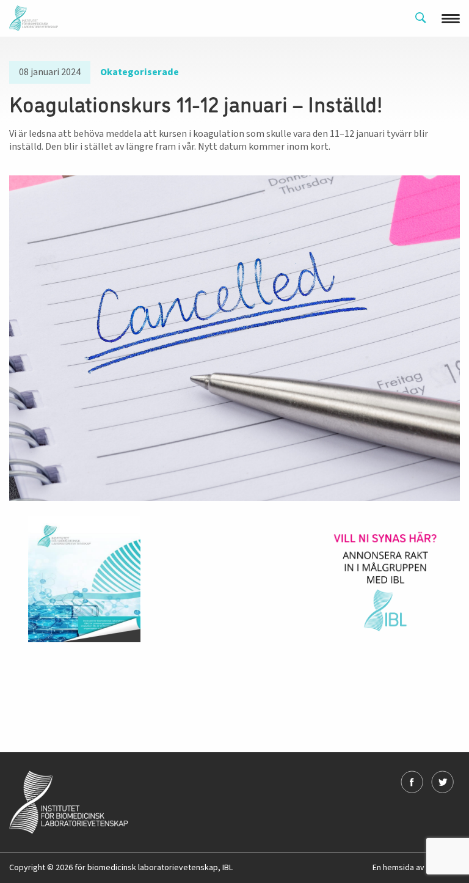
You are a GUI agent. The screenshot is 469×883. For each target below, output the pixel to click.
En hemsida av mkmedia (416, 868)
